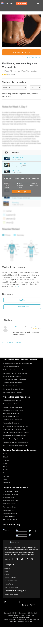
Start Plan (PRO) (21, 52)
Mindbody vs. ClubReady (10, 494)
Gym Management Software (11, 367)
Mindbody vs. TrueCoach (10, 500)
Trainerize (6, 473)
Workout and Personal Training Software (15, 373)
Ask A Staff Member (22, 307)
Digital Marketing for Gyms (11, 416)
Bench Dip (16, 170)
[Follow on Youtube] (22, 559)
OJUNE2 (15, 327)
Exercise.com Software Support (12, 392)
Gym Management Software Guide (13, 410)
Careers (7, 574)
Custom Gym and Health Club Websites (14, 379)
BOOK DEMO (21, 3)
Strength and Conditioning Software (13, 389)
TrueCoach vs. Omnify (9, 507)
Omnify (5, 463)
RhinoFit (5, 470)
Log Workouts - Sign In (11, 594)
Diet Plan (22, 300)
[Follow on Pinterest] (32, 559)
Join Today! (21, 192)
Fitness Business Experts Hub (12, 400)
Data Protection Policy (11, 587)
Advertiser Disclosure (11, 581)
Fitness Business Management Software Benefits (17, 363)
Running (15, 203)
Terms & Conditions (19, 617)
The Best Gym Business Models (12, 407)
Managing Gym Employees (11, 423)
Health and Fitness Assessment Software (15, 370)
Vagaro (5, 479)
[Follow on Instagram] (27, 559)
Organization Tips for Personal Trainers (14, 429)
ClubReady (6, 454)
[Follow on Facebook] (13, 559)
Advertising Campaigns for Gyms (12, 420)
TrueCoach (6, 476)
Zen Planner (6, 482)
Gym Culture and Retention (11, 413)
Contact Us (8, 571)
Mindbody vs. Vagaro (9, 497)
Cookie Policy (9, 584)
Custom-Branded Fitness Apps (12, 376)
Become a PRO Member (31, 57)
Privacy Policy (30, 615)
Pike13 (5, 466)
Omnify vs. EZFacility (9, 516)
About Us (7, 568)
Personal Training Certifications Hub (13, 404)
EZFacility (6, 457)
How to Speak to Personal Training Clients (15, 445)
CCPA (28, 617)
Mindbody (6, 460)
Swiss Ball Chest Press (21, 164)
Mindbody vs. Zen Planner (10, 491)
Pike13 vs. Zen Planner (10, 520)
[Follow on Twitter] (17, 559)
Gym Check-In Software (10, 386)
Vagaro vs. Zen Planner (10, 513)
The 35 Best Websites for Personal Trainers (16, 432)
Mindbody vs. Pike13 (9, 504)
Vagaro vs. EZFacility (9, 510)
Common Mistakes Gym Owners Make (14, 439)
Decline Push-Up (18, 157)
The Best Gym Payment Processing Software (16, 442)
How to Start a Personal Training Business (15, 426)
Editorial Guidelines (10, 578)
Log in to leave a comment (12, 342)
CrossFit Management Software (12, 382)
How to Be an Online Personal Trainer (14, 436)
